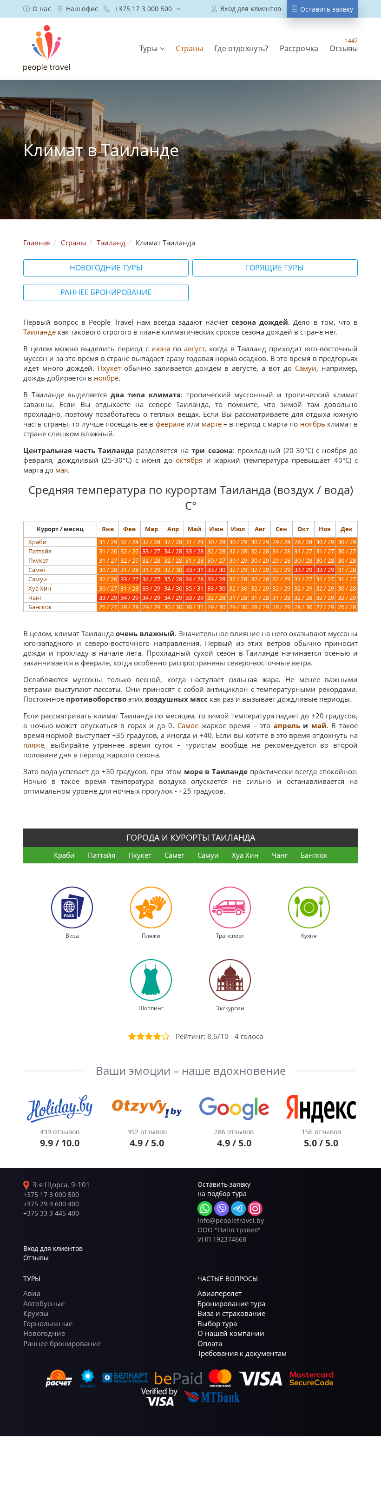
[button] (151, 48)
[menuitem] (37, 9)
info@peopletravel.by (230, 1220)
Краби (37, 542)
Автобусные (44, 1303)
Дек (347, 529)
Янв (108, 529)
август (194, 348)
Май (194, 529)
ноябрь (312, 423)
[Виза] (72, 907)
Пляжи (151, 935)
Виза (72, 935)
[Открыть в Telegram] (238, 1208)
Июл (238, 529)
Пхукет (109, 368)
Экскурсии (230, 1008)
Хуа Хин (39, 588)
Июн (216, 529)
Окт (303, 529)
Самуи (305, 368)
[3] (148, 1036)
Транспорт (230, 935)
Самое (187, 725)
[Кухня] (309, 907)
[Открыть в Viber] (221, 1208)
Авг (260, 529)
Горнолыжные (47, 1323)
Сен (281, 529)
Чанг (35, 597)
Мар (151, 529)
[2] (140, 1036)
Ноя (325, 529)
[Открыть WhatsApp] (204, 1208)
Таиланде (39, 331)
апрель (287, 725)
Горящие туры (275, 268)
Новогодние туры (106, 268)
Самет (37, 570)
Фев (129, 529)
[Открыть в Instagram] (255, 1208)
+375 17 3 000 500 (51, 1194)
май (319, 725)
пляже (33, 745)
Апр (173, 529)
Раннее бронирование (105, 292)
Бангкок (40, 607)
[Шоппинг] (151, 979)
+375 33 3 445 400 (51, 1213)
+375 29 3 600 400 (51, 1203)
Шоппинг (151, 1008)
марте (212, 423)
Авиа (31, 1293)
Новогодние (44, 1333)
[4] (156, 1036)
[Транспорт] (230, 907)
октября (189, 460)
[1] (131, 1036)
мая (61, 469)
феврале (170, 423)
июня (160, 348)
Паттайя (40, 551)
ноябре (106, 377)
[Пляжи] (151, 907)
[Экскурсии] (230, 979)
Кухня (309, 935)
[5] (165, 1036)
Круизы (36, 1313)
